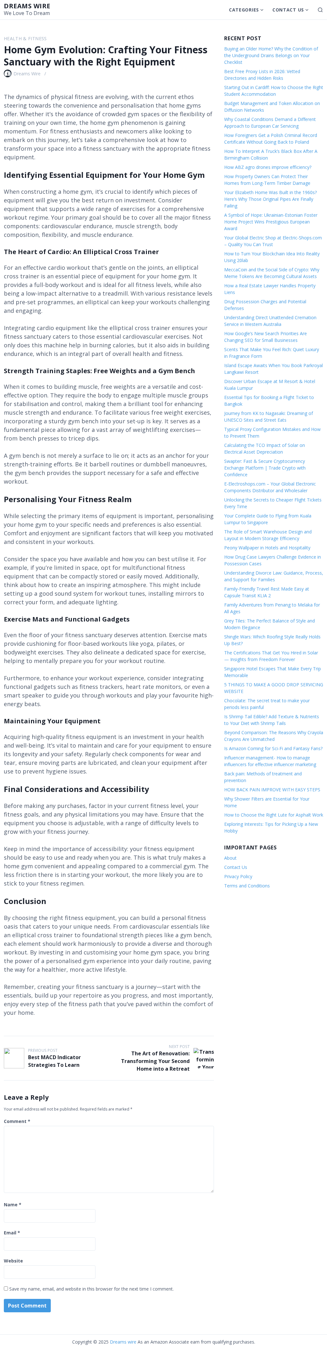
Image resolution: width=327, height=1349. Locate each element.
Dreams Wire (27, 74)
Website (13, 1261)
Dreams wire (27, 6)
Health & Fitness (25, 38)
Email (12, 1233)
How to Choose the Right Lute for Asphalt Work (273, 815)
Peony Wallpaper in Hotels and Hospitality (267, 548)
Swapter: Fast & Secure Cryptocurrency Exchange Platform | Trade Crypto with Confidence (265, 468)
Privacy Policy (238, 876)
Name (12, 1205)
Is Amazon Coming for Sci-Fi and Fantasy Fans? (273, 748)
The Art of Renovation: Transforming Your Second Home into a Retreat (155, 1061)
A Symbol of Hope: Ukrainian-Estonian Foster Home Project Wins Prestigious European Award (270, 221)
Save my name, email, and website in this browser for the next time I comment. (91, 1289)
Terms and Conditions (247, 886)
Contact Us (288, 10)
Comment (17, 1121)
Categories (244, 10)
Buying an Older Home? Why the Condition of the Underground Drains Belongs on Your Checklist (271, 55)
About (230, 858)
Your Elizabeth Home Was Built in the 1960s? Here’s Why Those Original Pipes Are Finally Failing (270, 199)
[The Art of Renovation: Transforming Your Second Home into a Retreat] (204, 1058)
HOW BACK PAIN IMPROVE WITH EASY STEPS (272, 790)
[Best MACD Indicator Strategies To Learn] (14, 1058)
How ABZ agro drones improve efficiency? (267, 167)
